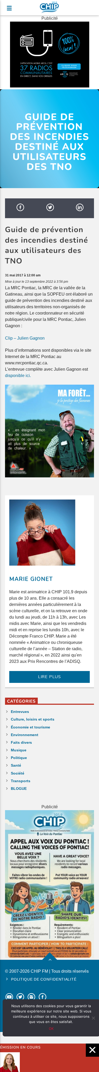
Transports (20, 781)
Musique (18, 750)
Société (17, 773)
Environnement (24, 735)
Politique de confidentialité (43, 979)
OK (51, 1028)
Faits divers (21, 742)
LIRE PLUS (49, 677)
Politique (19, 758)
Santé (16, 765)
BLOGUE (19, 788)
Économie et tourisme (30, 727)
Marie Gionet (31, 579)
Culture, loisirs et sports (32, 719)
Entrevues (20, 711)
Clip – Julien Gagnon (25, 338)
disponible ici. (18, 375)
